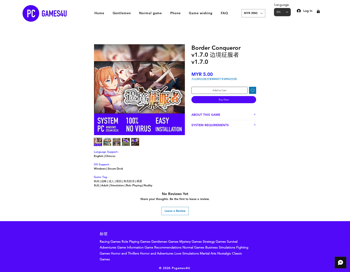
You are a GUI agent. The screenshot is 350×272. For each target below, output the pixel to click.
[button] (253, 13)
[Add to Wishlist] (252, 90)
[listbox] (253, 13)
